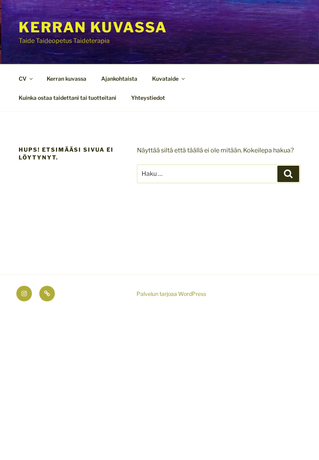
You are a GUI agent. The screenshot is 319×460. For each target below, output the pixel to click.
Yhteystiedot (148, 97)
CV (22, 78)
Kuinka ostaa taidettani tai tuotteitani (67, 97)
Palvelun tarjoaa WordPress (171, 293)
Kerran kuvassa (93, 27)
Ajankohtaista (119, 78)
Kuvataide (165, 78)
